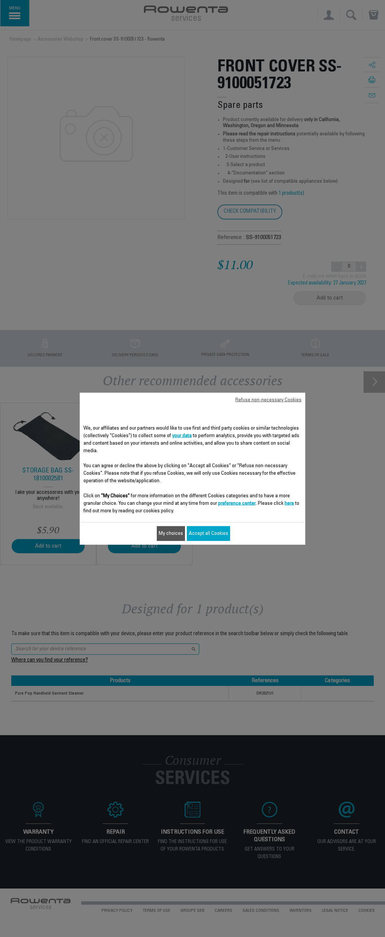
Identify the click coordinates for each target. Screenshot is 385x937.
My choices (171, 533)
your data (182, 435)
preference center (237, 503)
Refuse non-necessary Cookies (268, 400)
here (289, 503)
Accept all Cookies (208, 533)
